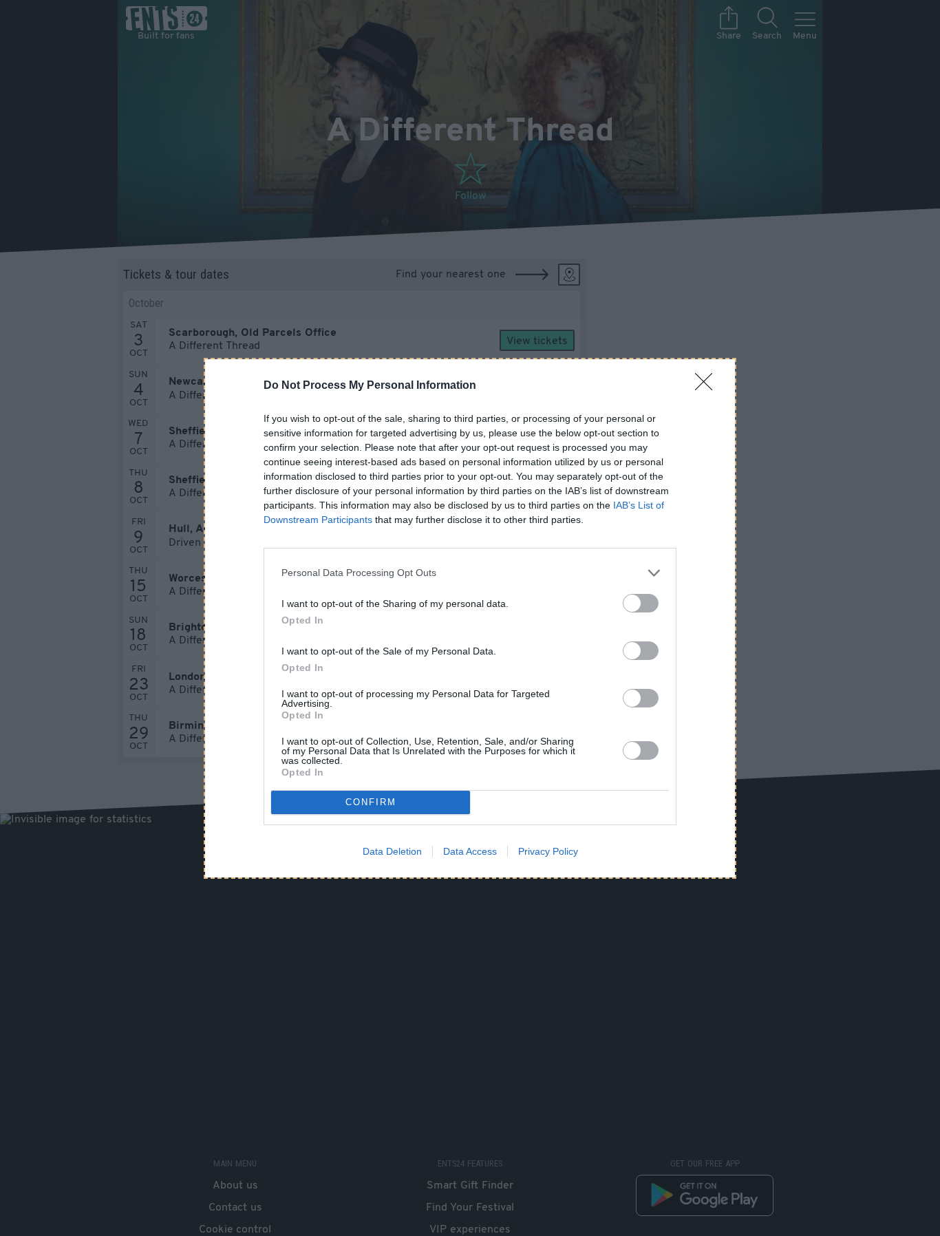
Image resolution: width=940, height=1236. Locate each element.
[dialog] (470, 618)
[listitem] (470, 573)
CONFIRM (370, 802)
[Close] (708, 386)
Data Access (470, 851)
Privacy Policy (548, 851)
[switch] (641, 603)
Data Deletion (392, 851)
